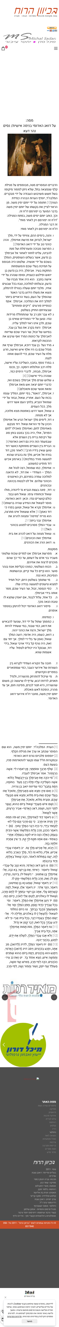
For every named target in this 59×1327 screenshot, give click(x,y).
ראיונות (52, 1122)
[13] (23, 538)
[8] (23, 459)
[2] (14, 244)
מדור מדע (51, 1152)
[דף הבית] (36, 13)
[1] (48, 202)
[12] (43, 529)
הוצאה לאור (50, 1135)
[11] (28, 520)
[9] (3, 503)
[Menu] (56, 49)
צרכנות (53, 1142)
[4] (24, 376)
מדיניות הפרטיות (14, 1316)
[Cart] (3, 49)
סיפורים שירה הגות (47, 1105)
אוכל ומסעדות (49, 1139)
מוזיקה (53, 1109)
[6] (7, 441)
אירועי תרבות (50, 1115)
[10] (38, 512)
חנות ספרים (50, 1149)
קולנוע (52, 1125)
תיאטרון (52, 1112)
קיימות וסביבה (49, 1145)
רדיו (54, 1129)
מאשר (29, 1321)
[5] (18, 389)
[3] (28, 376)
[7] (25, 450)
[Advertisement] (29, 83)
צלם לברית (51, 1119)
